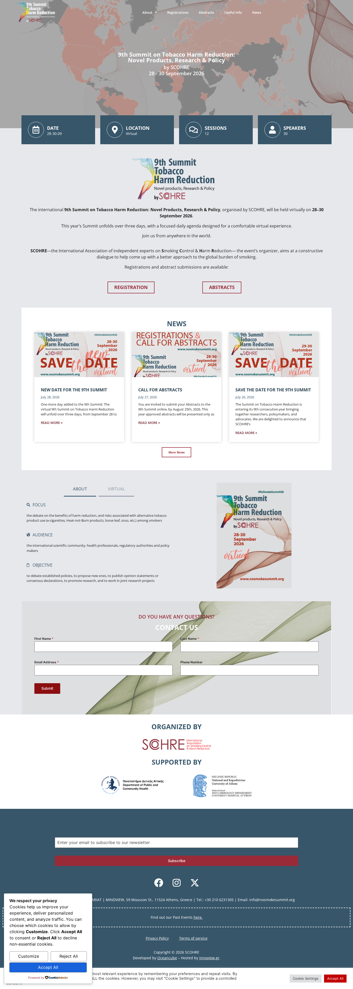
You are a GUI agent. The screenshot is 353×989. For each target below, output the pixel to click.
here (198, 917)
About (147, 12)
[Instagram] (176, 883)
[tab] (80, 489)
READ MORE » (52, 422)
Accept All (48, 967)
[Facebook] (158, 883)
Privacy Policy (157, 938)
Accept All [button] (335, 978)
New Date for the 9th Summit (74, 390)
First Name (43, 639)
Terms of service (193, 938)
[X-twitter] (195, 883)
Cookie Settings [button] (305, 978)
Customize (28, 956)
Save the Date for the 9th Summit (273, 390)
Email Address (46, 662)
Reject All (68, 956)
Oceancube (167, 957)
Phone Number (191, 662)
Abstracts (206, 12)
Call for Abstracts (160, 390)
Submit (47, 688)
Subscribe (176, 860)
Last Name (189, 639)
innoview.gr (209, 957)
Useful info (233, 12)
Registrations (177, 12)
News (256, 12)
